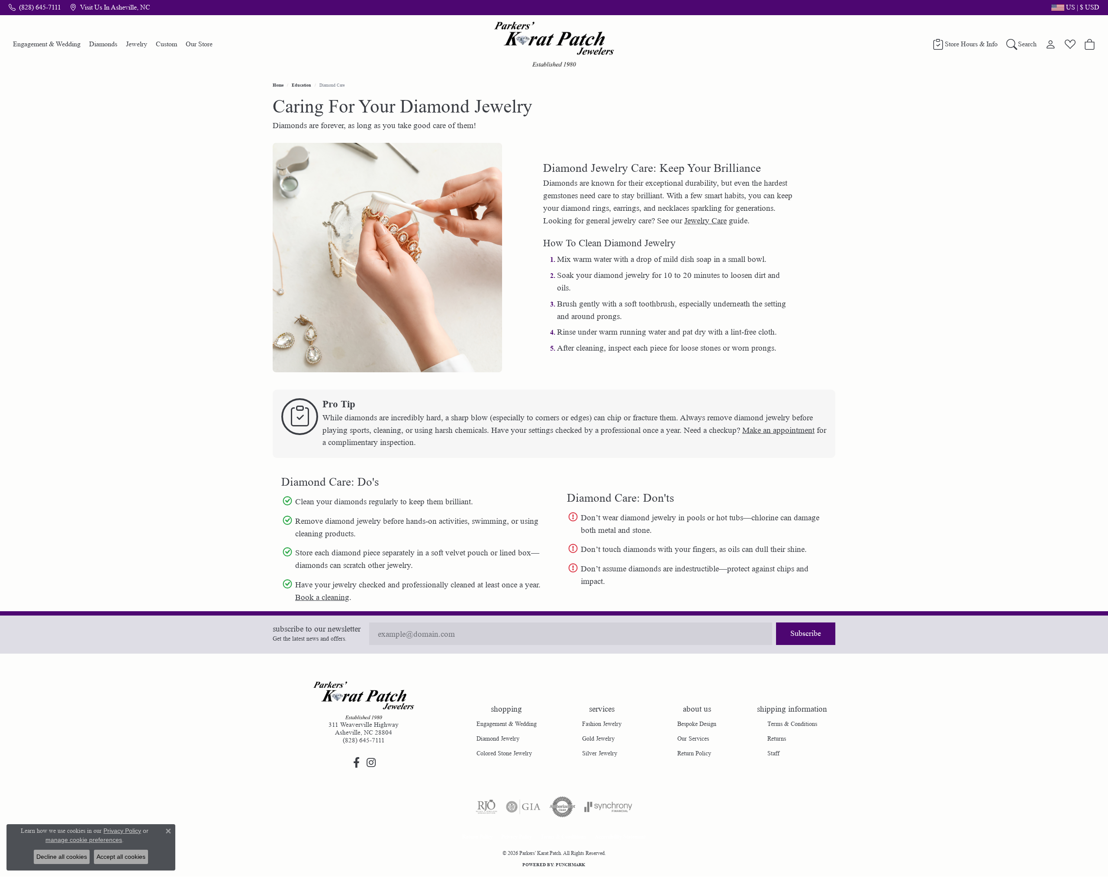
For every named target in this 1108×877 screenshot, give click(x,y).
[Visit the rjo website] (486, 807)
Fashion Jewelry (602, 723)
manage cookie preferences (83, 839)
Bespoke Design (696, 723)
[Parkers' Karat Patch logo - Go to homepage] (554, 44)
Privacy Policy (516, 836)
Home (278, 84)
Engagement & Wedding (47, 44)
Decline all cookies (61, 856)
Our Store (199, 44)
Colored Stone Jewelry (504, 753)
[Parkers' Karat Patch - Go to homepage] (364, 700)
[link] (35, 7)
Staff (773, 753)
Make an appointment (778, 430)
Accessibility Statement (620, 836)
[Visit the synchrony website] (608, 807)
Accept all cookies (121, 856)
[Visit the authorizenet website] (562, 807)
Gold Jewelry (598, 738)
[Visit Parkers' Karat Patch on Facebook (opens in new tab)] (356, 763)
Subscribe (805, 633)
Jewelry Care (705, 221)
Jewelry (136, 44)
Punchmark (570, 864)
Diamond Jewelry (498, 738)
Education (301, 84)
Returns (776, 738)
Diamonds (103, 44)
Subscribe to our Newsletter (317, 629)
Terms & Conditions (792, 723)
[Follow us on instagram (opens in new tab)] (371, 763)
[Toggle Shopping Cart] (1089, 44)
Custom (166, 44)
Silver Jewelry (599, 753)
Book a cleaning (322, 597)
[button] (1074, 7)
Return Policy (694, 753)
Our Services (693, 738)
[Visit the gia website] (523, 807)
